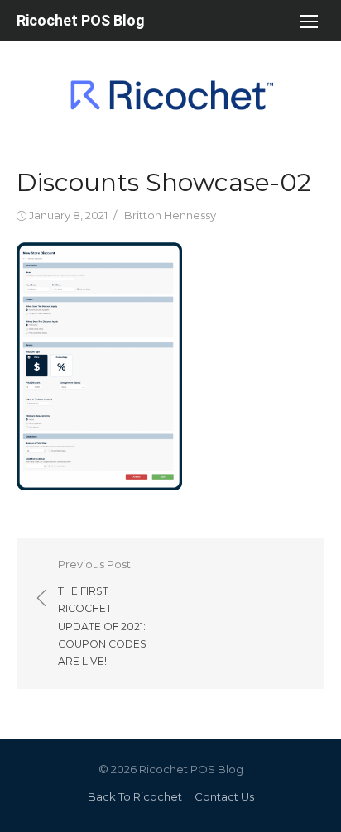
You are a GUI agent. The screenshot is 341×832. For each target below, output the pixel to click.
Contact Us (224, 796)
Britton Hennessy (170, 215)
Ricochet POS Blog (81, 20)
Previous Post (102, 612)
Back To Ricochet (135, 796)
